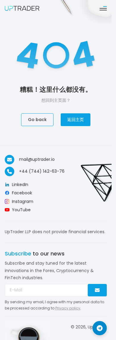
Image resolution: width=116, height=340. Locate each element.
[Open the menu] (103, 8)
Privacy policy (67, 308)
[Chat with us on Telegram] (100, 328)
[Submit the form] (97, 290)
